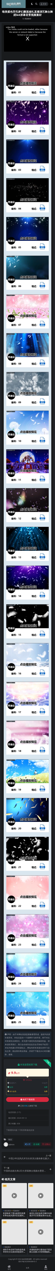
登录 (45, 4)
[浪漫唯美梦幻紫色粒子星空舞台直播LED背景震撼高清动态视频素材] (40, 1232)
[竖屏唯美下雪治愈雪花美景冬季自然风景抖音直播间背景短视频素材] (14, 1195)
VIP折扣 (29, 1080)
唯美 (10, 1139)
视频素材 (28, 19)
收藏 (37, 1144)
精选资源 (7, 1211)
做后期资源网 (27, 1259)
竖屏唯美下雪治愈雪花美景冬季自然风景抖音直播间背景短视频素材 (14, 1215)
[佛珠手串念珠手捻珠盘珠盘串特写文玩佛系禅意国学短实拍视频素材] (14, 1232)
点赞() (47, 1144)
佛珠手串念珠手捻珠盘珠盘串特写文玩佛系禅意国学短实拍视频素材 (14, 1251)
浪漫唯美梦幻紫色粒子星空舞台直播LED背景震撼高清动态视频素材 (40, 1251)
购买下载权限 (29, 1099)
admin (11, 1144)
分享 (28, 1144)
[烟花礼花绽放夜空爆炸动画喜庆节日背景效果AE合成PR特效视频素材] (40, 1195)
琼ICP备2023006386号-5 (27, 1261)
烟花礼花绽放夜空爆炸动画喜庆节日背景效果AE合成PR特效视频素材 (40, 1215)
